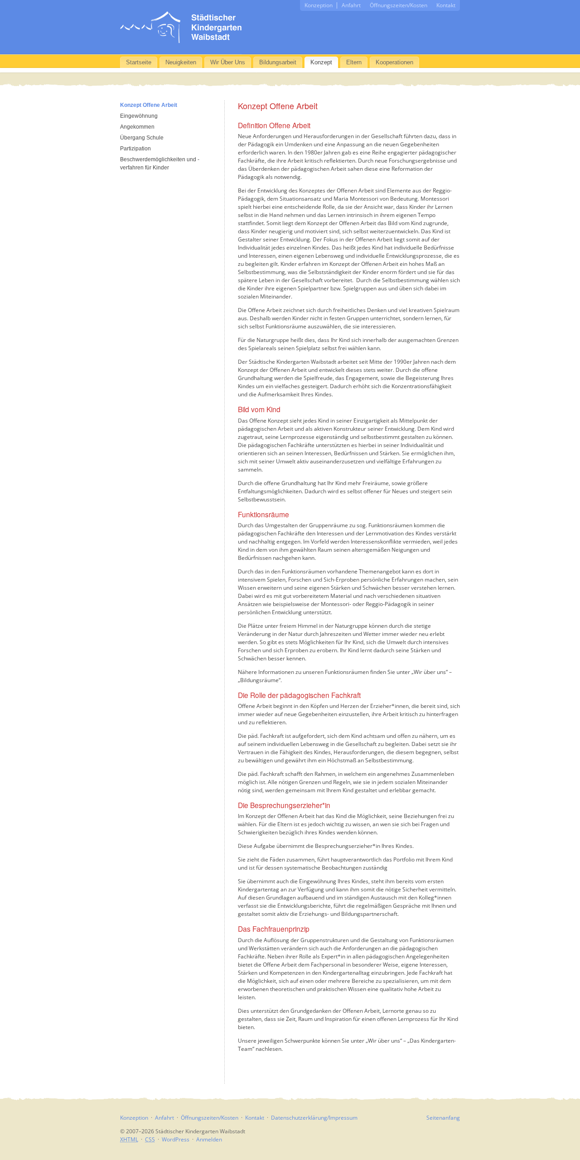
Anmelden (209, 1139)
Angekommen (137, 127)
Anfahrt (351, 5)
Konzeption (318, 5)
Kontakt (445, 5)
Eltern (354, 62)
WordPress (175, 1139)
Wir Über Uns (227, 62)
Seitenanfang (443, 1117)
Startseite (138, 62)
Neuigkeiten (180, 62)
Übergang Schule (142, 138)
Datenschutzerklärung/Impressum (314, 1117)
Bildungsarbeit (277, 62)
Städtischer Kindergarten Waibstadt (181, 27)
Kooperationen (394, 62)
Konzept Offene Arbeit (148, 105)
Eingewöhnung (139, 116)
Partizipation (135, 148)
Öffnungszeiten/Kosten (398, 5)
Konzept (321, 62)
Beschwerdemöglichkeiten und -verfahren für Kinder (159, 163)
